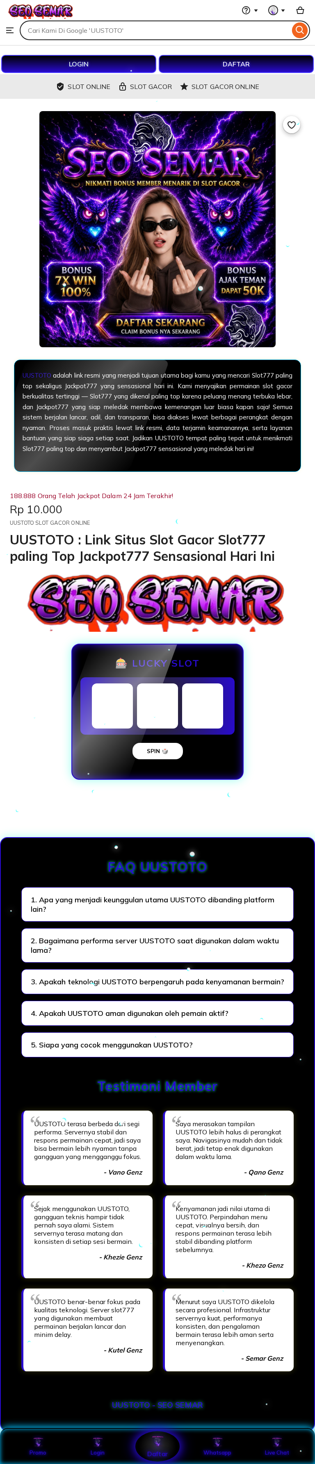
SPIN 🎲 (158, 751)
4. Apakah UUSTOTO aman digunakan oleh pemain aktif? (129, 1013)
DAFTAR (236, 64)
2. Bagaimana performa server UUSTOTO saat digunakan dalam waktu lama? (155, 945)
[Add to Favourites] (291, 124)
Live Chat (277, 1452)
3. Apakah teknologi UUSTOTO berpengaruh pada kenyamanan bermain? (157, 981)
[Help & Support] (249, 10)
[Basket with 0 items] (300, 10)
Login (98, 1452)
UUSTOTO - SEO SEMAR (157, 1405)
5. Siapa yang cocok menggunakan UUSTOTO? (112, 1045)
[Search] (300, 30)
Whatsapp (217, 1452)
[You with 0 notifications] (276, 10)
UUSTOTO (37, 375)
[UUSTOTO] (41, 16)
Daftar (157, 1453)
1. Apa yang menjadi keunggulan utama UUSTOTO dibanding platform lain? (152, 904)
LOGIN (79, 64)
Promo (38, 1452)
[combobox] (155, 30)
